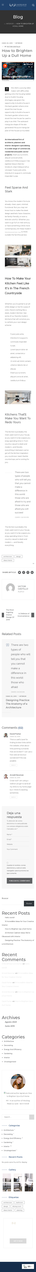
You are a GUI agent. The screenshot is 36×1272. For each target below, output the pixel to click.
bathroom (19, 1202)
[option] (18, 678)
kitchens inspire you (13, 232)
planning (19, 1210)
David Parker (15, 734)
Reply (13, 765)
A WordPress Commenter (12, 964)
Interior (10, 24)
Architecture (9, 1041)
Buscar (5, 898)
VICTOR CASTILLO (13, 46)
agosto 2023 (11, 1022)
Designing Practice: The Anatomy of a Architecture (18, 704)
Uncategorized (10, 1062)
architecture (8, 556)
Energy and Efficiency (13, 1049)
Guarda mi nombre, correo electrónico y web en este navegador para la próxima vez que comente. (18, 869)
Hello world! (9, 918)
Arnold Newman (17, 775)
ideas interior (8, 560)
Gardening (8, 1053)
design (18, 556)
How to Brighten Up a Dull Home (18, 929)
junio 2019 (10, 1026)
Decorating (8, 1045)
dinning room (16, 1206)
